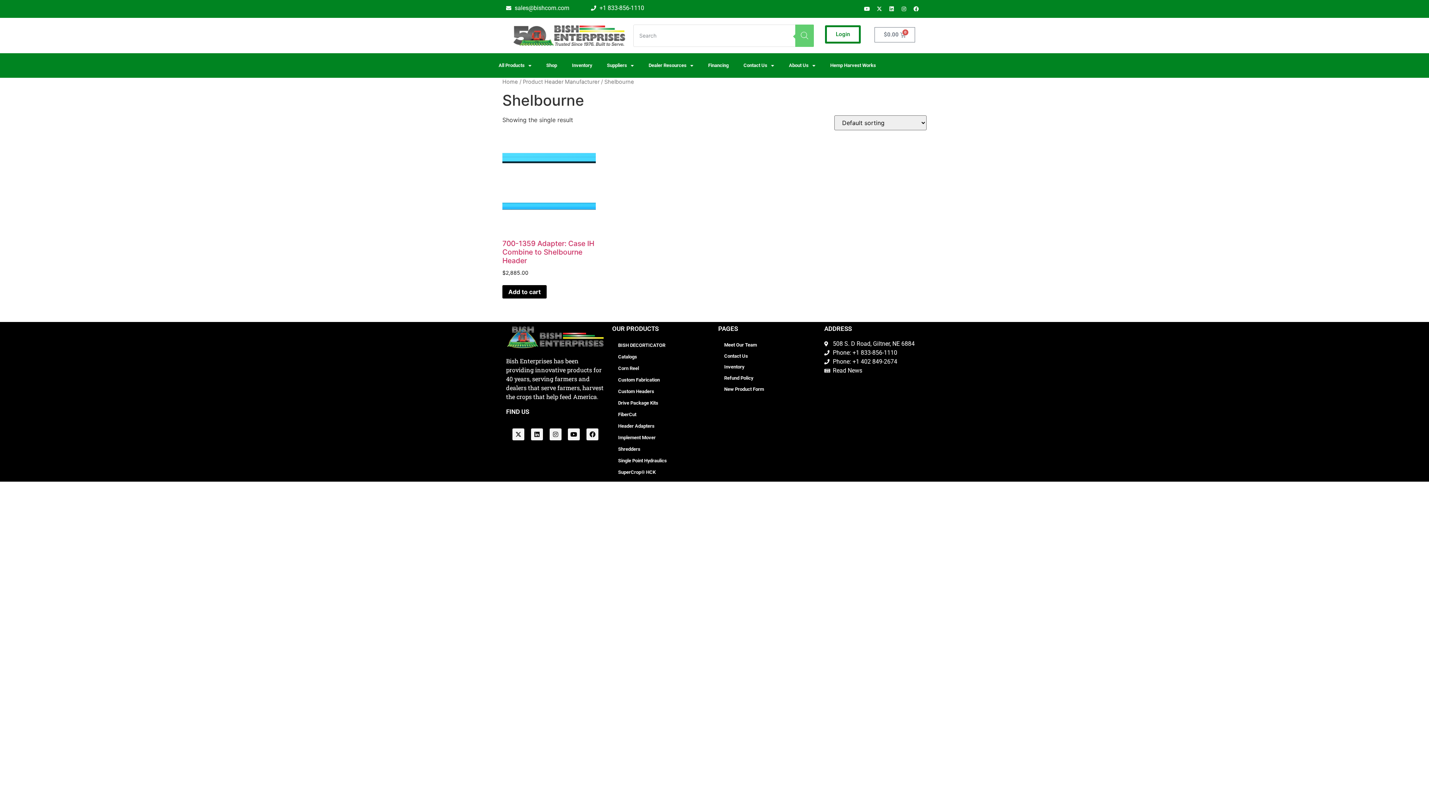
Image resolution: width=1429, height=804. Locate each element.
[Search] (804, 36)
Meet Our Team (740, 345)
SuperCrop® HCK (637, 472)
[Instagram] (904, 9)
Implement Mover (637, 437)
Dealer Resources (668, 65)
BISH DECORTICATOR (641, 345)
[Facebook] (916, 9)
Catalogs (627, 357)
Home (510, 82)
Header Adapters (636, 426)
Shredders (629, 449)
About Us (799, 65)
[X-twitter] (879, 9)
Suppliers (617, 65)
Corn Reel (628, 368)
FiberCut (627, 414)
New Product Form (744, 389)
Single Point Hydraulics (642, 460)
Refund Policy (738, 378)
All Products (512, 65)
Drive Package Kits (638, 403)
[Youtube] (867, 9)
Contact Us (736, 356)
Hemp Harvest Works (853, 65)
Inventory (582, 65)
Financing (718, 65)
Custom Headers (636, 391)
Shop (551, 65)
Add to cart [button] (524, 292)
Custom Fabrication (639, 380)
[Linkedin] (891, 9)
